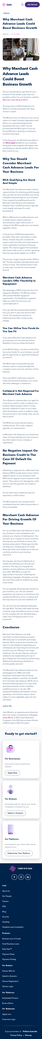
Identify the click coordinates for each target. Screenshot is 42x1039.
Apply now (6, 1014)
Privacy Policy (16, 1035)
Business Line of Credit (11, 939)
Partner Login (7, 986)
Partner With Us (8, 971)
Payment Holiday (9, 959)
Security (5, 917)
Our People (7, 896)
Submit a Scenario (9, 976)
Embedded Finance (10, 998)
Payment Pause (8, 954)
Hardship (6, 922)
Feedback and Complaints (12, 927)
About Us (6, 891)
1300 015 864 (25, 868)
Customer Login (8, 1019)
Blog (4, 912)
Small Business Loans (10, 944)
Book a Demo (7, 1003)
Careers (5, 901)
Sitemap (28, 1035)
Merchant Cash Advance (12, 100)
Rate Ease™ (7, 949)
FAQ (4, 907)
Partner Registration (10, 981)
